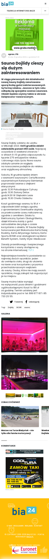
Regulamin (18, 526)
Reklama (29, 526)
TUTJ (31, 250)
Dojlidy (11, 307)
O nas (9, 526)
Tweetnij (18, 301)
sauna (27, 307)
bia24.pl (30, 536)
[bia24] (7, 3)
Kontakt (38, 526)
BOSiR (19, 307)
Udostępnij (33, 301)
